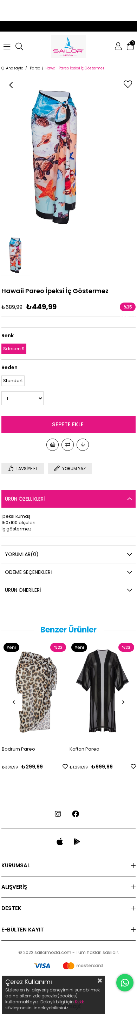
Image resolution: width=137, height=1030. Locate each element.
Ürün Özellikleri (25, 498)
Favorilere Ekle (65, 766)
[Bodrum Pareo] (35, 690)
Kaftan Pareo (84, 749)
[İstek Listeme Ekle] (52, 445)
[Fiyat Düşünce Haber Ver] (83, 445)
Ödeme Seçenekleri (28, 572)
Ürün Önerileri (23, 590)
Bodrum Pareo (18, 749)
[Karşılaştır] (67, 445)
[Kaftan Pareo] (103, 690)
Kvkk (79, 1002)
